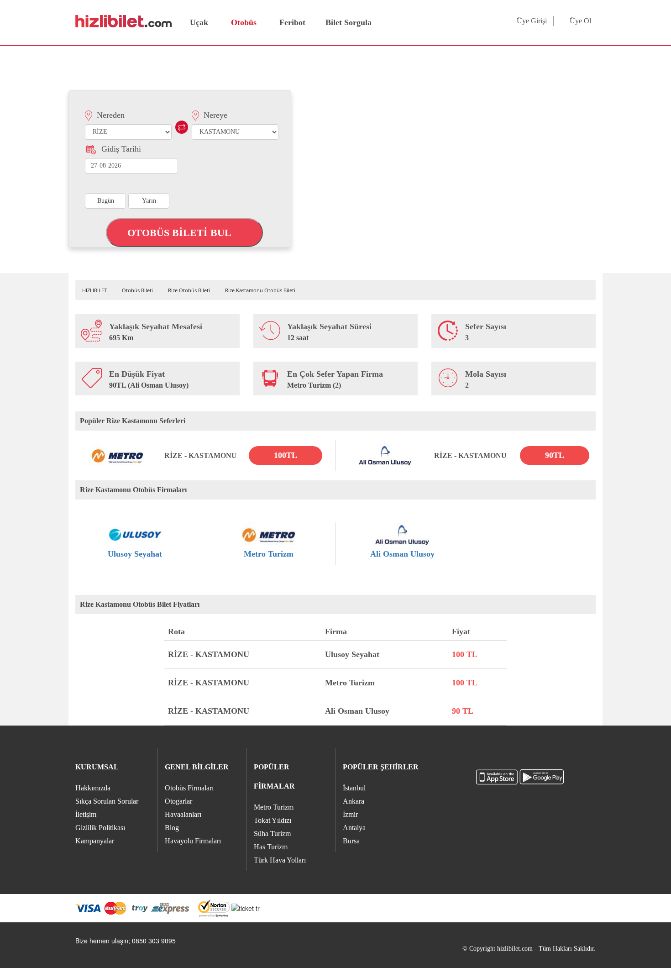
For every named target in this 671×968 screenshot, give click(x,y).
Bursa (351, 841)
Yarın (149, 200)
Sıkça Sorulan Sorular (106, 801)
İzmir (350, 814)
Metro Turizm (269, 553)
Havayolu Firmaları (193, 841)
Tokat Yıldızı (272, 820)
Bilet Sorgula (347, 22)
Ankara (353, 801)
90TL (554, 455)
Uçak (199, 22)
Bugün (105, 200)
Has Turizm (271, 847)
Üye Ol (580, 21)
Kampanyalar (94, 841)
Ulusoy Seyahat (135, 553)
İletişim (85, 814)
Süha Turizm (272, 833)
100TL (285, 455)
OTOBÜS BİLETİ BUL (180, 232)
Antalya (354, 827)
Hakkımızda (92, 788)
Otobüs (244, 22)
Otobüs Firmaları (189, 788)
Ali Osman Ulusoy (402, 553)
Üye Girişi (532, 21)
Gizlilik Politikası (100, 827)
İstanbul (354, 788)
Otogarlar (178, 801)
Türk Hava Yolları (280, 860)
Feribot (292, 22)
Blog (172, 827)
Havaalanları (183, 814)
